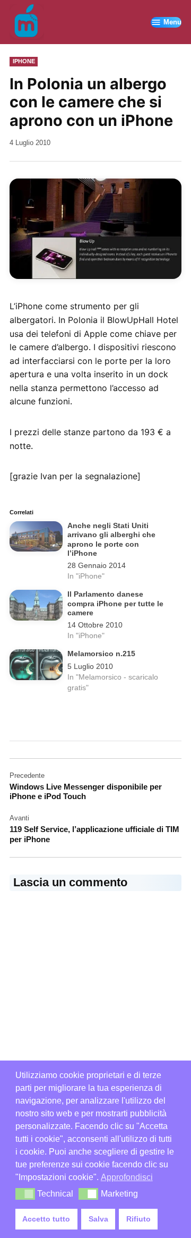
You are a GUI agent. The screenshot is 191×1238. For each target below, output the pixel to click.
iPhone (24, 61)
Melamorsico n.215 (101, 654)
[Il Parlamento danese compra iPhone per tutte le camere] (36, 607)
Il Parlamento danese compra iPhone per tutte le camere (115, 603)
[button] (25, 1194)
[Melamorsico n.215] (36, 666)
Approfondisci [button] (127, 1177)
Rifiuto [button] (138, 1219)
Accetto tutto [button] (46, 1219)
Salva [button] (98, 1219)
